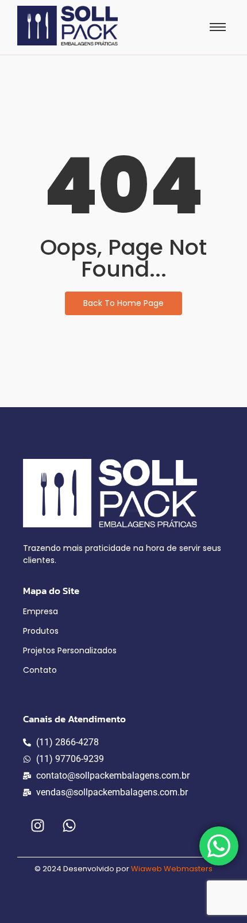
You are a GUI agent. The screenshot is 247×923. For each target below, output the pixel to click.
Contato (40, 670)
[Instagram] (37, 825)
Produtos (41, 631)
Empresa (40, 611)
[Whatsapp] (69, 825)
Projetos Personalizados (70, 650)
